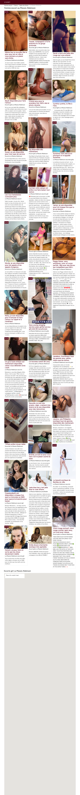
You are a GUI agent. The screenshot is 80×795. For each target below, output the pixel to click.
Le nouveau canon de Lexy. (39, 362)
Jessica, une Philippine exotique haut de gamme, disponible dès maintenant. (63, 421)
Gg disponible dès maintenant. (36, 150)
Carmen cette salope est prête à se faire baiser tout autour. (39, 190)
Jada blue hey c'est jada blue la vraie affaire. (38, 488)
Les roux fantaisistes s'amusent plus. (13, 196)
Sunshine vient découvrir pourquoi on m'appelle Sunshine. (62, 155)
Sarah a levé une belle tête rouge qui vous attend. (63, 54)
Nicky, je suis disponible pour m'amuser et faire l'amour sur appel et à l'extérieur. (14, 318)
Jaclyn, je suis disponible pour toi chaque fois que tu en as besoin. (63, 207)
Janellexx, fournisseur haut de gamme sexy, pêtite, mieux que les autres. (63, 358)
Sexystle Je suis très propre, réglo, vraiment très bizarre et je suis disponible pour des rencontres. (39, 406)
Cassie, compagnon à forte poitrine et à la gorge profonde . (39, 43)
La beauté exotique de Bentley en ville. (61, 481)
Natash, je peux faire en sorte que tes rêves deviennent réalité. (14, 552)
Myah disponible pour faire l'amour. (15, 102)
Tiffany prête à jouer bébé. (15, 444)
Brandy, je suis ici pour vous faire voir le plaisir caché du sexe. (40, 457)
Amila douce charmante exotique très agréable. (38, 546)
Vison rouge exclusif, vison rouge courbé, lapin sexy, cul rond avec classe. (63, 530)
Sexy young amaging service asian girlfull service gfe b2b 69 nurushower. (39, 327)
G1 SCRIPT (7, 2)
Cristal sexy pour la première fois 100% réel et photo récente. (39, 103)
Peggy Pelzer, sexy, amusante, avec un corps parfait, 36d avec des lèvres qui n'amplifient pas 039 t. (64, 264)
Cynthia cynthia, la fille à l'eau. (62, 105)
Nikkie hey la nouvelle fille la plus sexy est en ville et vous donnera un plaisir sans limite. (16, 55)
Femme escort (8, 5)
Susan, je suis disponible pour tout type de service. (15, 153)
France (16, 5)
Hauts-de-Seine (23, 5)
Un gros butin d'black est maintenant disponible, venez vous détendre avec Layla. (15, 365)
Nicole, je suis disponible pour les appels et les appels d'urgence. (14, 265)
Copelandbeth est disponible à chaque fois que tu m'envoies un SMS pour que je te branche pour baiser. (16, 497)
